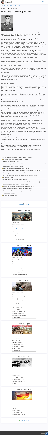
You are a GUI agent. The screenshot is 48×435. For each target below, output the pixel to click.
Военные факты (16, 299)
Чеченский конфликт (17, 292)
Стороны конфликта (17, 338)
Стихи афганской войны (18, 377)
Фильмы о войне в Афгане (18, 381)
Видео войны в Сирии (17, 344)
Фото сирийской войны (18, 346)
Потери (14, 383)
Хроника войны (16, 340)
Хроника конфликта (17, 406)
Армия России (15, 222)
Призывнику (15, 226)
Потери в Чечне (16, 317)
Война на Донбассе (17, 257)
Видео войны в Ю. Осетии (18, 414)
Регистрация (22, 204)
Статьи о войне (16, 369)
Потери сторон (16, 266)
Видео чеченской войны (18, 313)
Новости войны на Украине (19, 259)
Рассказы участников (17, 264)
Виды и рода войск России (18, 233)
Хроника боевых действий (18, 294)
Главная (3, 5)
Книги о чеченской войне (18, 311)
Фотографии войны (17, 307)
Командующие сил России (18, 303)
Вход (27, 204)
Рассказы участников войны (19, 297)
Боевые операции (16, 375)
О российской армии (17, 231)
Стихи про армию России (18, 239)
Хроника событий (16, 261)
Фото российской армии (18, 235)
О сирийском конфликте (18, 336)
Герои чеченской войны (18, 301)
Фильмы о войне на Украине (19, 274)
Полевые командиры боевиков (20, 305)
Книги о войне (16, 410)
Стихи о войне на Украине (18, 270)
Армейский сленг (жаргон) (18, 237)
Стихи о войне (16, 309)
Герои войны (15, 373)
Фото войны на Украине (18, 268)
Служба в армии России (18, 224)
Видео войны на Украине (18, 272)
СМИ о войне (15, 408)
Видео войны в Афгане (18, 379)
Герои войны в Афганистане (13, 5)
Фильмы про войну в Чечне (19, 315)
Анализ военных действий (18, 402)
